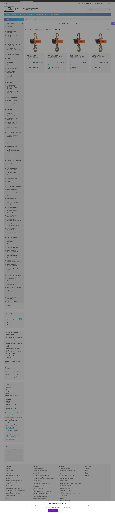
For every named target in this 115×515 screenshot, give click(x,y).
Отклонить (64, 510)
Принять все (53, 510)
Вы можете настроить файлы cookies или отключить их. (57, 507)
